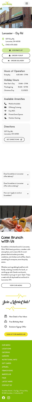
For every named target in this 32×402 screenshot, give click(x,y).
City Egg (16, 391)
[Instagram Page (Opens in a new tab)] (8, 397)
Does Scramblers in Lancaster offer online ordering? (13, 184)
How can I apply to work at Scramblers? (13, 194)
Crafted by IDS (18, 393)
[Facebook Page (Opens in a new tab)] (3, 397)
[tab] (16, 175)
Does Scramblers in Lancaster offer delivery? (13, 175)
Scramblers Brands (7, 391)
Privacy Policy (24, 391)
